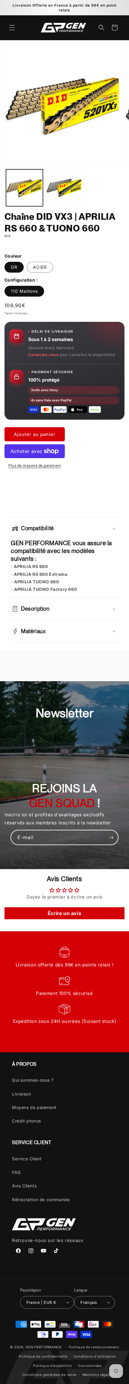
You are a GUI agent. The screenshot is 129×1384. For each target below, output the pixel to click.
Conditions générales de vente (49, 1375)
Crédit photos (26, 1120)
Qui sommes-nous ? (32, 1080)
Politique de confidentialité (43, 1356)
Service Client (26, 1158)
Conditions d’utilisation (95, 1356)
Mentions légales (97, 1375)
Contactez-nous (43, 354)
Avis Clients (24, 1185)
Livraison (21, 1093)
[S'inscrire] (111, 837)
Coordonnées (90, 1366)
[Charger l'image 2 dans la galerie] (64, 187)
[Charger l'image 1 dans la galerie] (24, 187)
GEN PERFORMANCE (44, 1347)
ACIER (40, 267)
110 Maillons (24, 291)
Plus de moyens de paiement (34, 465)
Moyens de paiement (34, 1107)
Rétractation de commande (41, 1199)
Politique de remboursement (94, 1347)
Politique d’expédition (52, 1366)
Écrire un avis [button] (64, 913)
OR (14, 267)
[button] (12, 27)
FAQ (16, 1172)
